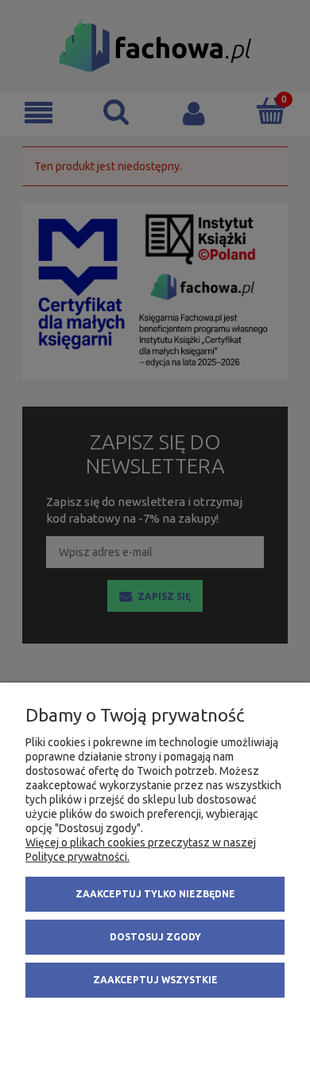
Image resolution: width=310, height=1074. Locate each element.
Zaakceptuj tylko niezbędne (155, 894)
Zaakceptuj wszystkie (155, 980)
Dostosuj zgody (155, 937)
